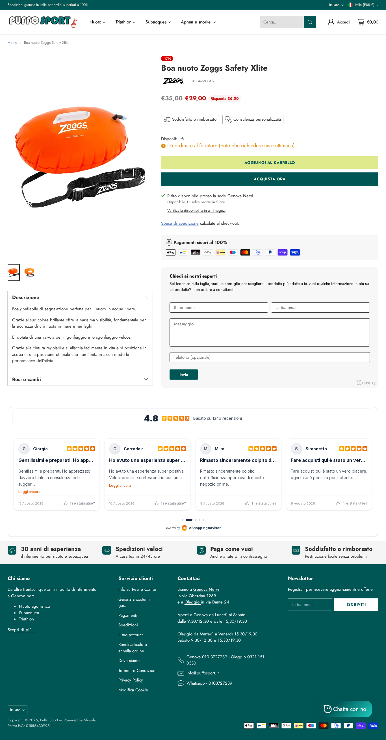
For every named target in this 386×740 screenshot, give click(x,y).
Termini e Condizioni (137, 670)
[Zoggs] (174, 82)
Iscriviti (356, 604)
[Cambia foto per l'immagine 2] (29, 272)
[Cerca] (310, 22)
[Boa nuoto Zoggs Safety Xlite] (80, 157)
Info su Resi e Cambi (137, 589)
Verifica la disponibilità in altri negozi (196, 210)
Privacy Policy (130, 680)
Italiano (334, 4)
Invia (183, 374)
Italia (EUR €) (364, 4)
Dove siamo (129, 660)
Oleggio (193, 602)
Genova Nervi (206, 589)
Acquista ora (270, 179)
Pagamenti (127, 615)
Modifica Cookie (133, 690)
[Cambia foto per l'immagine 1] (14, 272)
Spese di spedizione (180, 223)
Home (12, 42)
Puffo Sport (49, 720)
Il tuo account (130, 635)
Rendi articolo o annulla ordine (132, 647)
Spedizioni (128, 625)
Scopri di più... (22, 630)
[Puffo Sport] (43, 22)
